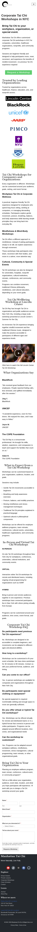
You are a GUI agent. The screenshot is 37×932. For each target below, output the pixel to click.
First (3, 806)
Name (4, 800)
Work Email (6, 809)
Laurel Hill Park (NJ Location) (10, 910)
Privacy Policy (14, 925)
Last (20, 806)
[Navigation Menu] (34, 4)
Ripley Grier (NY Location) (9, 901)
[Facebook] (23, 868)
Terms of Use (22, 925)
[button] (18, 353)
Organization (6, 816)
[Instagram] (18, 868)
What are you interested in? (11, 823)
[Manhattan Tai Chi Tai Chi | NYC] (6, 4)
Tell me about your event (10, 830)
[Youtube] (8, 868)
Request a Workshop (10, 849)
